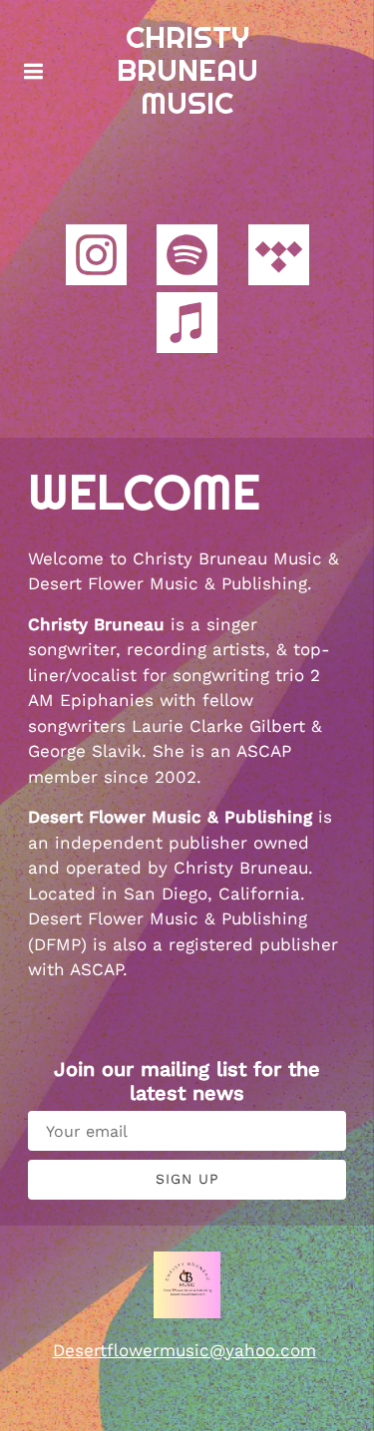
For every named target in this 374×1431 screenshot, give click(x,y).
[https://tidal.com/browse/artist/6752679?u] (278, 258)
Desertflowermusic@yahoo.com (184, 1350)
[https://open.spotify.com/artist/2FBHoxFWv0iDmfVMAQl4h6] (187, 258)
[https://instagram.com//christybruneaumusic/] (96, 258)
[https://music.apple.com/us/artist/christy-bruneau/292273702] (187, 326)
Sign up (187, 1179)
